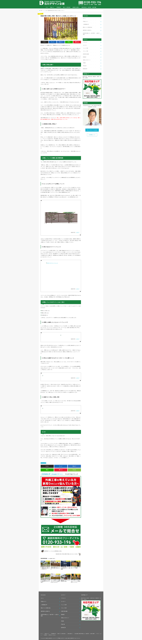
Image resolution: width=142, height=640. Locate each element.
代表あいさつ (52, 7)
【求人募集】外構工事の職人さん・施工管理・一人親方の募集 (84, 633)
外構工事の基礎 (86, 54)
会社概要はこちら (92, 134)
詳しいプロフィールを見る (92, 130)
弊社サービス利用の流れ (66, 7)
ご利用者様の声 (58, 7)
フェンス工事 (85, 48)
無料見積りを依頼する (76, 7)
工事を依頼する (69, 633)
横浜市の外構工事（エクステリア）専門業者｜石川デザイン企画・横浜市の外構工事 (59, 638)
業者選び (63, 614)
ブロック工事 (85, 51)
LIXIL (77, 232)
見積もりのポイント (65, 617)
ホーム (47, 7)
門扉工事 (84, 65)
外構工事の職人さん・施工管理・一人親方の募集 (88, 7)
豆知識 (84, 62)
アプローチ (85, 42)
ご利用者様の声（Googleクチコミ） (52, 474)
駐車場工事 (85, 68)
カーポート (85, 45)
